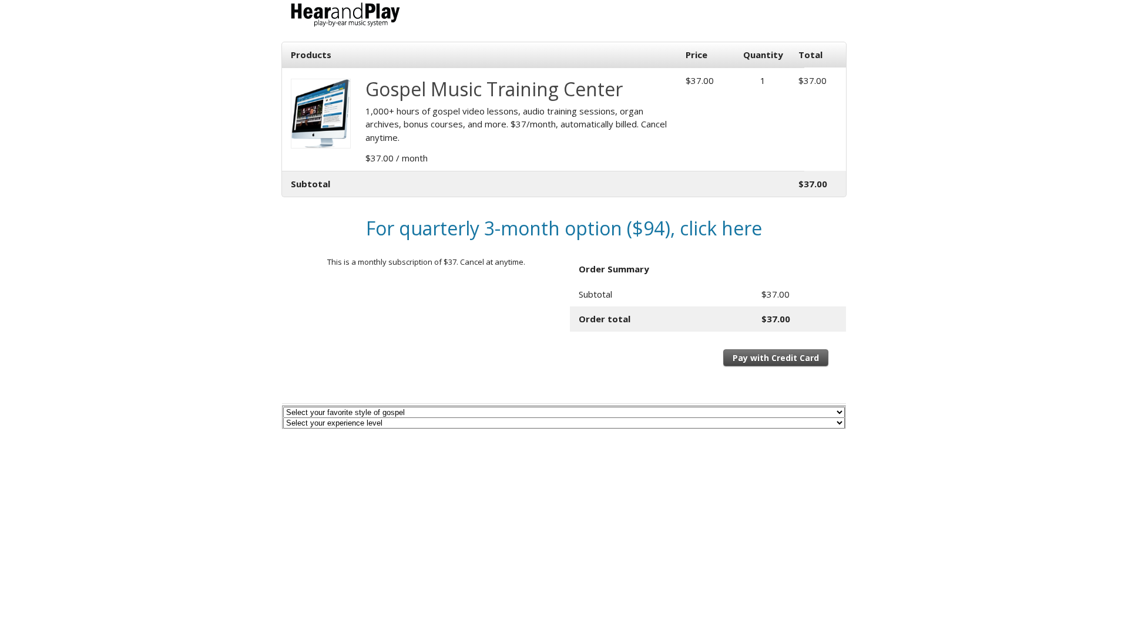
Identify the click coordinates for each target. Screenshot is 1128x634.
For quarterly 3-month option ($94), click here (564, 228)
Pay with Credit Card (776, 357)
